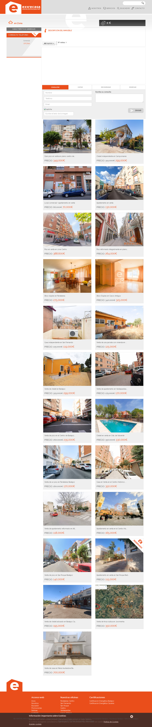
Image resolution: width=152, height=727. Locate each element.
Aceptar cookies (35, 724)
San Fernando (65, 703)
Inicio (33, 701)
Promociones (36, 708)
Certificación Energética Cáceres (101, 703)
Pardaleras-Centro (67, 701)
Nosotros (96, 8)
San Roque (64, 706)
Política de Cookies (111, 722)
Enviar (138, 110)
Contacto (140, 8)
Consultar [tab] (55, 87)
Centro (63, 708)
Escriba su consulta (103, 92)
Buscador (125, 8)
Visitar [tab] (80, 87)
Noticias (34, 710)
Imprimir (49, 43)
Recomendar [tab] (106, 87)
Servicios (110, 8)
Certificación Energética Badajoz (101, 701)
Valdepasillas (65, 710)
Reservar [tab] (132, 87)
